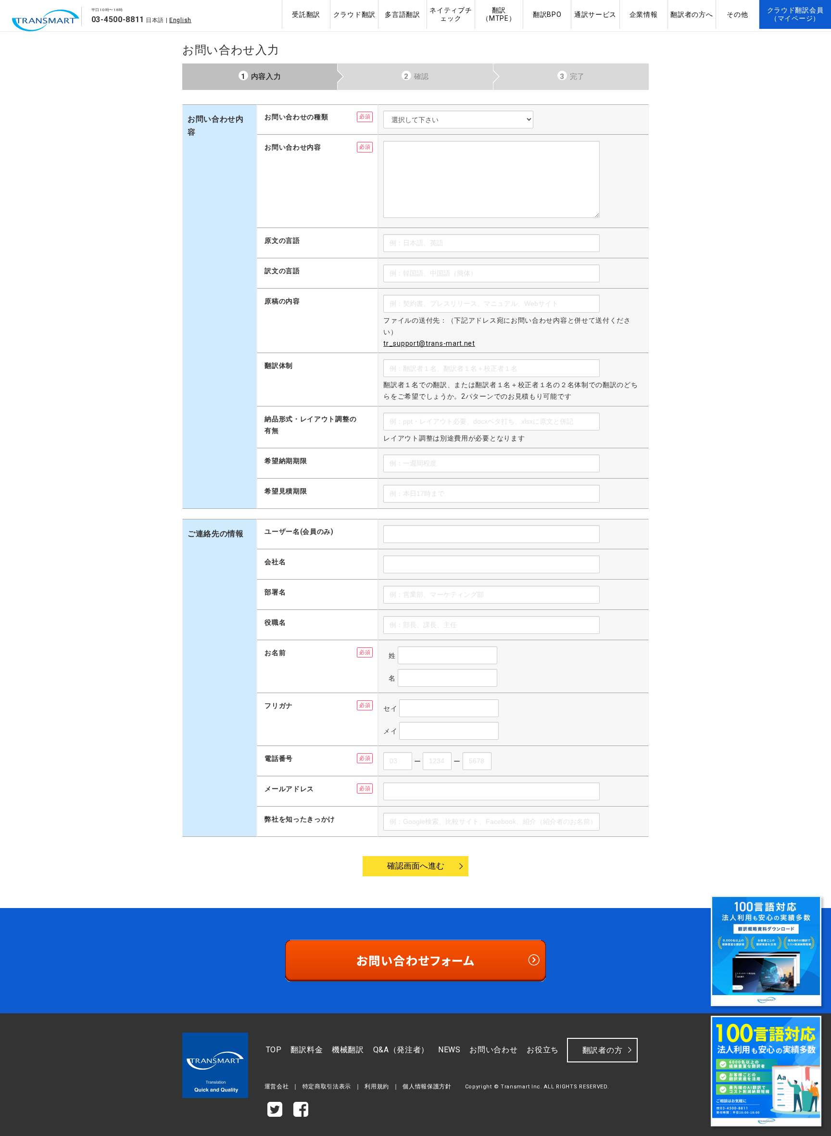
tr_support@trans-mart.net (429, 343)
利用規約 (377, 1086)
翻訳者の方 (602, 1050)
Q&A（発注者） (401, 1049)
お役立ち (543, 1049)
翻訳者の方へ (691, 14)
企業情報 (644, 14)
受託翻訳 (306, 14)
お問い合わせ (493, 1049)
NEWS (449, 1049)
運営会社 (276, 1086)
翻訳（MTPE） (499, 14)
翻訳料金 (306, 1049)
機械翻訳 (348, 1049)
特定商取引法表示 (327, 1086)
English (180, 20)
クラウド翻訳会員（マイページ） (795, 14)
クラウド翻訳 (354, 14)
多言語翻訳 (402, 14)
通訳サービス (595, 14)
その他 (737, 14)
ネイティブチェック (450, 14)
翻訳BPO (547, 14)
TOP (274, 1049)
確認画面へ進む (415, 866)
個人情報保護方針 (427, 1086)
